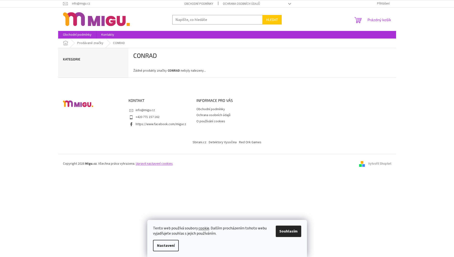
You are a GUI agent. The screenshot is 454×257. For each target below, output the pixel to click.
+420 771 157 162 (147, 117)
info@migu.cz (145, 110)
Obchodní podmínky (198, 4)
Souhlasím (288, 231)
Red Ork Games (250, 142)
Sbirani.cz (199, 142)
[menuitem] (77, 35)
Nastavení (166, 245)
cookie (204, 228)
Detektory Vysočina (223, 142)
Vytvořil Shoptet (379, 163)
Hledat (272, 20)
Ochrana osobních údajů (241, 4)
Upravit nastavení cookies (154, 163)
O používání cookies (210, 121)
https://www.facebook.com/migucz (161, 124)
